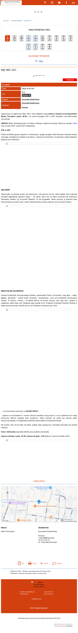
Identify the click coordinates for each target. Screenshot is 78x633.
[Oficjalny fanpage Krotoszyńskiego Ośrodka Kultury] (36, 12)
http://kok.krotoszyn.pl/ (49, 542)
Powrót (43, 562)
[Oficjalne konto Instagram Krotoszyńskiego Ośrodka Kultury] (39, 12)
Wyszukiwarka (45, 2)
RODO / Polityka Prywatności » (39, 608)
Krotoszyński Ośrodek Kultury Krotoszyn (30, 105)
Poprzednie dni (3, 28)
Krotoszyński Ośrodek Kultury (30, 99)
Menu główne (59, 2)
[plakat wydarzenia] (39, 76)
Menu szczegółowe (66, 2)
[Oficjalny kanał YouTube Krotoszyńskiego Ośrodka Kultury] (42, 12)
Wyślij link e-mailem (42, 550)
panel (73, 2)
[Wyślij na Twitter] (38, 550)
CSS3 (37, 624)
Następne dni (74, 28)
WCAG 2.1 (44, 624)
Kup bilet (25, 95)
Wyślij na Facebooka (35, 550)
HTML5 (34, 624)
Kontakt (56, 562)
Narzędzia (52, 2)
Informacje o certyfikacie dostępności (13, 624)
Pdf (20, 562)
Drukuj (31, 562)
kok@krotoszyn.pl (48, 538)
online (75, 123)
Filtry (41, 61)
